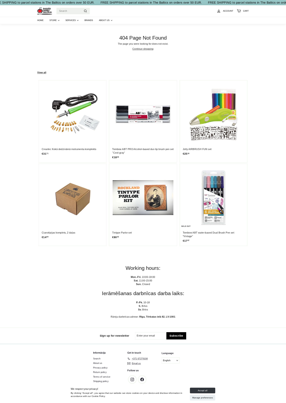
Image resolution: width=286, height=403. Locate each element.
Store (53, 20)
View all (41, 72)
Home (40, 20)
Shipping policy (101, 381)
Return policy (100, 372)
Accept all (202, 390)
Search (96, 358)
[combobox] (73, 11)
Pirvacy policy (100, 367)
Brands (88, 20)
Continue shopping (143, 49)
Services (70, 20)
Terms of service (101, 376)
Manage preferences (202, 397)
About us (104, 20)
